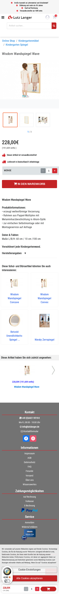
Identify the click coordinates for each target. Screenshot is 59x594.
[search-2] (54, 25)
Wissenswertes (29, 484)
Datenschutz (29, 462)
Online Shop (8, 40)
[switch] (7, 581)
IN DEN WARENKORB (31, 184)
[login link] (47, 17)
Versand (29, 475)
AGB (29, 458)
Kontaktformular (31, 431)
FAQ (29, 466)
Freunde (29, 471)
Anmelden (29, 522)
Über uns (30, 480)
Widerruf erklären (29, 527)
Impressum (29, 453)
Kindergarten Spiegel (17, 44)
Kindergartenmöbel (29, 40)
